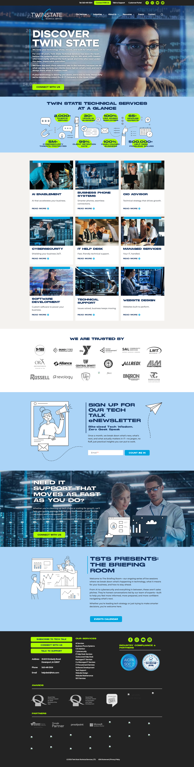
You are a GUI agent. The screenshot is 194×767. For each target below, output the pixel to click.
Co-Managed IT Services (85, 662)
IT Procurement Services (85, 665)
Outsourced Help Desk (84, 657)
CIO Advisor (80, 649)
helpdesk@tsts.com (50, 672)
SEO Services (81, 678)
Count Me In (137, 452)
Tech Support (81, 670)
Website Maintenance (84, 675)
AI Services (80, 643)
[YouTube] (157, 2)
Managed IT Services (84, 659)
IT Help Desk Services (84, 654)
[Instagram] (152, 2)
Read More (39, 208)
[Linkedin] (162, 2)
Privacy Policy (115, 759)
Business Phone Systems (85, 646)
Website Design (82, 673)
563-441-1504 (47, 667)
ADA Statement (103, 759)
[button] (88, 14)
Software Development (85, 667)
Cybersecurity (81, 651)
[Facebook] (147, 2)
